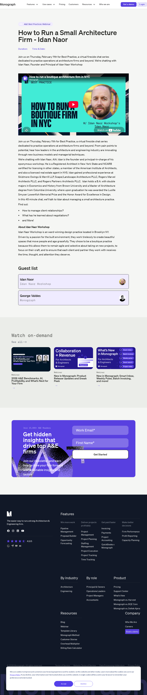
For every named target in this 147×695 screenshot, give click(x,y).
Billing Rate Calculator (71, 647)
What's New (119, 595)
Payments (106, 532)
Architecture (67, 586)
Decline (83, 684)
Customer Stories (69, 639)
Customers (74, 4)
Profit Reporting (129, 535)
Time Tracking (88, 559)
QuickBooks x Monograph (108, 546)
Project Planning (89, 539)
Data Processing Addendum (111, 665)
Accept (63, 684)
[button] (32, 4)
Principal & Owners (95, 586)
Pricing (62, 4)
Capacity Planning (130, 540)
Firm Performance (131, 531)
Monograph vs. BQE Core (126, 604)
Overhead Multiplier (70, 643)
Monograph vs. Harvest (125, 599)
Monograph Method (70, 635)
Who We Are (131, 622)
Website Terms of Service (84, 665)
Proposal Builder (69, 535)
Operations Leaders (95, 591)
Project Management (87, 533)
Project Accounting (106, 539)
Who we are (104, 4)
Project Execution (89, 550)
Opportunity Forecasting (66, 542)
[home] (7, 4)
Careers (129, 626)
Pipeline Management (67, 530)
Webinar (65, 626)
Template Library (69, 630)
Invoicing (105, 528)
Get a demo (128, 4)
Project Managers (94, 595)
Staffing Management (87, 545)
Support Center (121, 591)
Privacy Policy (15, 675)
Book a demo (132, 631)
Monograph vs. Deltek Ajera (127, 608)
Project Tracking (89, 555)
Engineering (66, 591)
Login (142, 4)
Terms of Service (62, 665)
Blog (63, 622)
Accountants (92, 599)
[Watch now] (13, 388)
